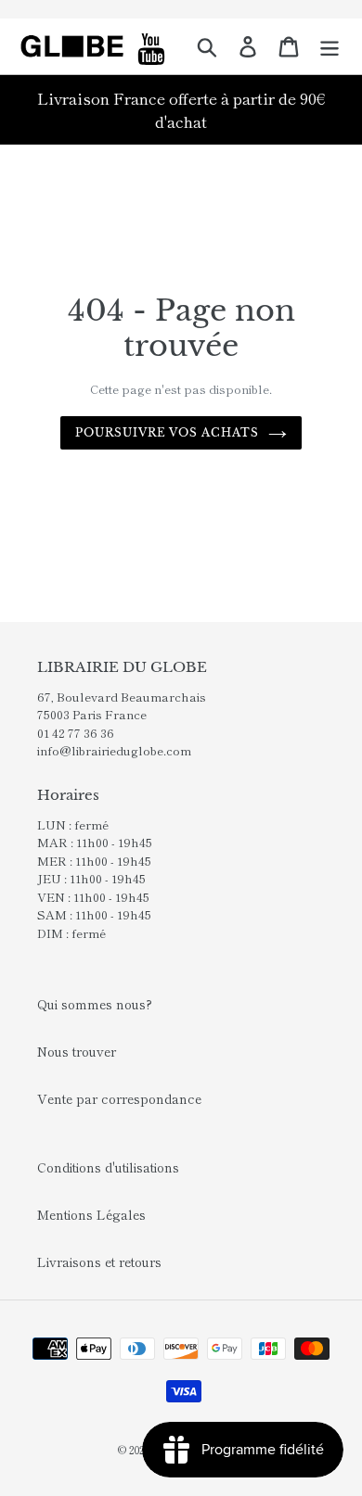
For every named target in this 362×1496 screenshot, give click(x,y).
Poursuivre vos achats (167, 432)
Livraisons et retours (99, 1261)
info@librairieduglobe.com (114, 750)
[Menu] (329, 46)
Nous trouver (76, 1051)
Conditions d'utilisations (108, 1167)
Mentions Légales (91, 1214)
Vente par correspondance (119, 1098)
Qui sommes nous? (94, 1004)
